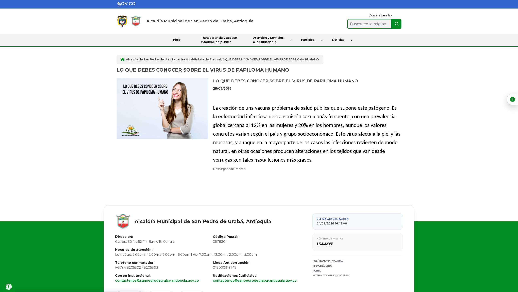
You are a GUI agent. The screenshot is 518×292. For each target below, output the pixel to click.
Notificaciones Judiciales (330, 275)
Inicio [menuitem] (176, 40)
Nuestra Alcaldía (185, 59)
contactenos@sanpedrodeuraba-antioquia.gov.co (157, 280)
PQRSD (316, 270)
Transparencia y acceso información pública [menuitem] (219, 40)
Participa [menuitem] (308, 40)
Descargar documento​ (229, 169)
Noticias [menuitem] (338, 40)
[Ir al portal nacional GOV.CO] (129, 4)
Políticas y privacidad (328, 260)
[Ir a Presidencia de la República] (122, 21)
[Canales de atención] (512, 99)
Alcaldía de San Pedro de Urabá (149, 59)
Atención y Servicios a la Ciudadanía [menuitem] (268, 40)
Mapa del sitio (322, 265)
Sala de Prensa (209, 59)
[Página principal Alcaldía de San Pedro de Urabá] (136, 21)
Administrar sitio (380, 15)
